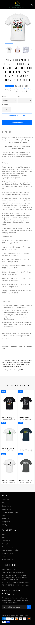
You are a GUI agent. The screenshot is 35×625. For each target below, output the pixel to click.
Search (4, 534)
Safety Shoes (6, 506)
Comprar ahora (17, 122)
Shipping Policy (7, 553)
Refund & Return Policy (10, 550)
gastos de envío (24, 89)
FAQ (3, 556)
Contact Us (6, 541)
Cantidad (5, 104)
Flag (3, 515)
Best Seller (5, 500)
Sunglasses (6, 521)
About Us (5, 537)
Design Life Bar (11, 615)
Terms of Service (8, 547)
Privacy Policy (6, 544)
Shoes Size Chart (8, 559)
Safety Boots (6, 509)
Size (19, 96)
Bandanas (5, 518)
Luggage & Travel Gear (10, 512)
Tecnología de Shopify (22, 615)
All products (6, 503)
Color (4, 96)
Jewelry (4, 525)
